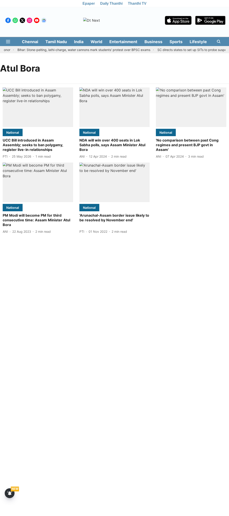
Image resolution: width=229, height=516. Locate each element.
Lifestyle (198, 41)
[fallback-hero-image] (38, 107)
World (96, 41)
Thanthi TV (137, 3)
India (78, 41)
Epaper (89, 3)
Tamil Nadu (56, 41)
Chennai (30, 41)
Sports (176, 41)
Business (153, 41)
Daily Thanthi (111, 3)
